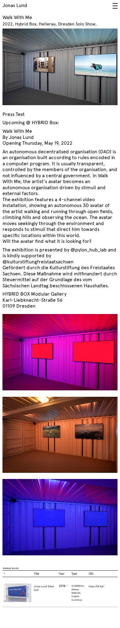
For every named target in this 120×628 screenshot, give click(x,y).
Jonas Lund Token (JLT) (44, 588)
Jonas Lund (14, 5)
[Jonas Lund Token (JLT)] (17, 595)
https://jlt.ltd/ (96, 586)
